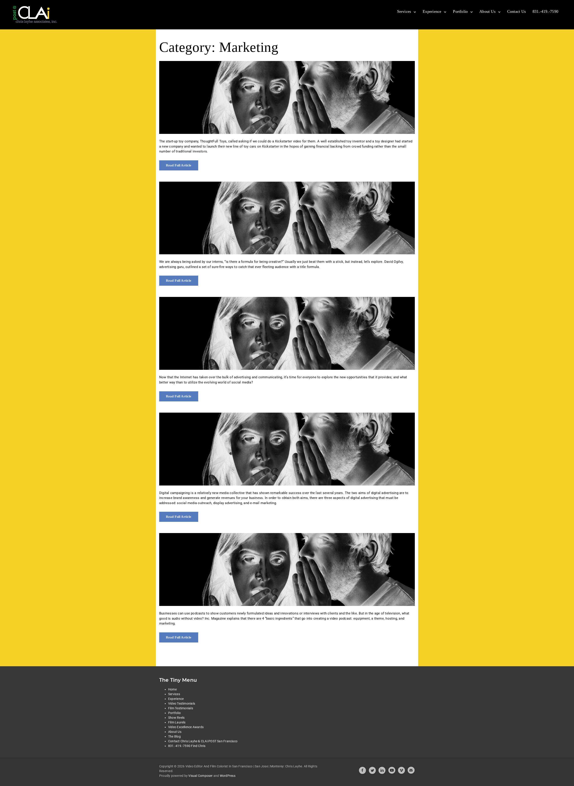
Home (172, 689)
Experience (432, 11)
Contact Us (516, 11)
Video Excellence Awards (186, 727)
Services (404, 11)
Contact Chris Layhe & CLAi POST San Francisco (202, 741)
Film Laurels (177, 722)
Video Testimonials (181, 703)
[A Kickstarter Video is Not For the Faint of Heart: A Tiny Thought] (287, 97)
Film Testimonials (180, 708)
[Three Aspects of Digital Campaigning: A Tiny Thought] (287, 449)
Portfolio (460, 11)
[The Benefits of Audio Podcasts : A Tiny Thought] (287, 569)
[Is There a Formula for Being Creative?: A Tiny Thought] (287, 218)
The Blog (174, 736)
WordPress (227, 775)
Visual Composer (200, 775)
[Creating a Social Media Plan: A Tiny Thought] (287, 333)
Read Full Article (178, 165)
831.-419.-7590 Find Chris (187, 746)
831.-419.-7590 (545, 11)
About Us (487, 11)
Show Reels (176, 717)
